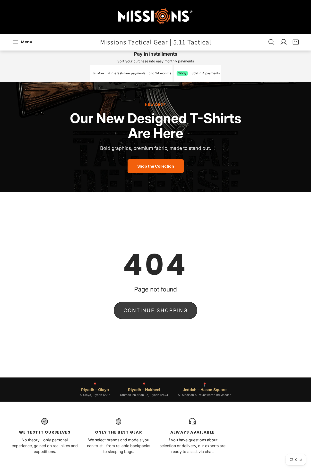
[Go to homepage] (155, 17)
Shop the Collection (155, 166)
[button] (23, 42)
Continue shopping (155, 310)
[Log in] (283, 42)
